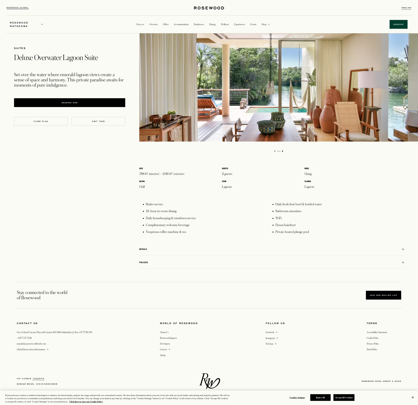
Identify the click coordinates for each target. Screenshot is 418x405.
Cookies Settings (297, 397)
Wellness (225, 24)
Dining (212, 24)
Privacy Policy (373, 343)
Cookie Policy (373, 338)
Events (253, 24)
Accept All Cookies (344, 397)
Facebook (272, 332)
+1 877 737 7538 (24, 338)
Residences (199, 24)
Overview (153, 24)
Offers (166, 24)
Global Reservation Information (33, 349)
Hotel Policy (372, 349)
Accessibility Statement (377, 332)
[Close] (412, 397)
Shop (264, 24)
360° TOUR (98, 121)
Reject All (320, 397)
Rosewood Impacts (168, 338)
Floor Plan (41, 121)
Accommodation (181, 24)
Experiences (239, 24)
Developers (165, 343)
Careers (165, 349)
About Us (164, 332)
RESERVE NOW (70, 102)
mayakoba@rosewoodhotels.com (31, 343)
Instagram (272, 338)
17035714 (38, 378)
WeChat (271, 343)
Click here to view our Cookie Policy (86, 401)
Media (163, 355)
